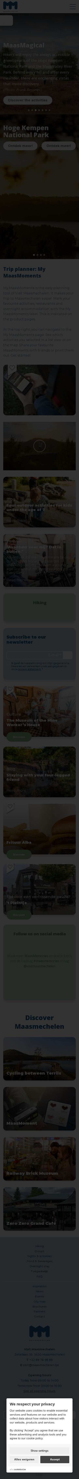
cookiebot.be (20, 1469)
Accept (55, 1459)
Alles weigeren (24, 1459)
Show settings (39, 1450)
